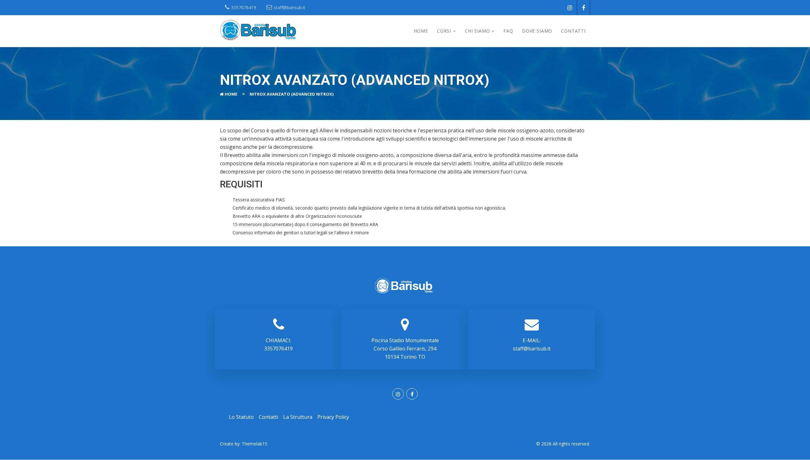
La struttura (297, 417)
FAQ (508, 31)
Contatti (573, 31)
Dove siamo (537, 31)
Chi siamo (477, 31)
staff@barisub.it (532, 348)
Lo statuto (241, 417)
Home (421, 31)
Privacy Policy (333, 417)
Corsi (444, 31)
